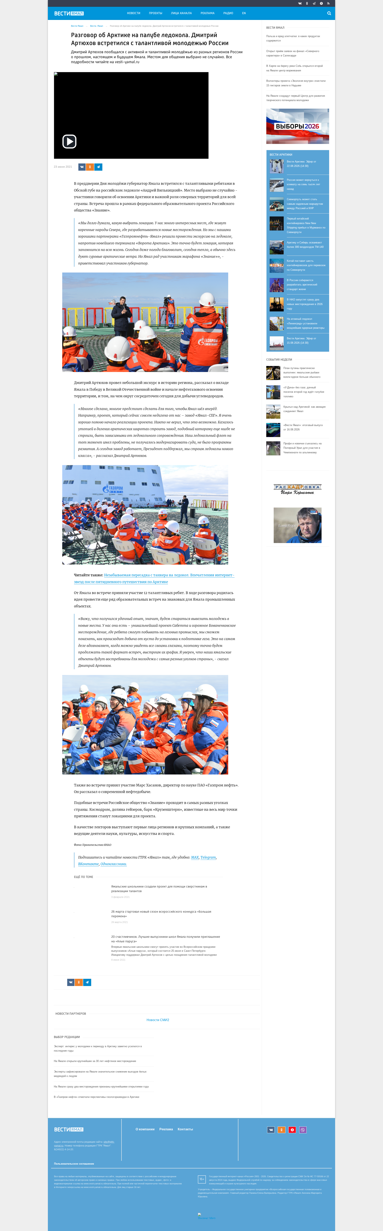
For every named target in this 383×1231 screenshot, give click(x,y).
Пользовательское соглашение (74, 1163)
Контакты (185, 1129)
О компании (145, 1129)
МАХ (195, 857)
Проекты (155, 13)
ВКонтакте (88, 864)
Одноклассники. (114, 864)
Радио (228, 13)
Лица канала (181, 13)
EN (244, 13)
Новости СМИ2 (158, 1020)
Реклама (208, 13)
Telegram (208, 857)
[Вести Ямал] (70, 14)
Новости (133, 13)
